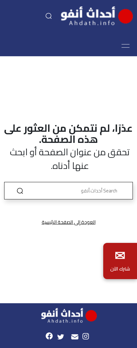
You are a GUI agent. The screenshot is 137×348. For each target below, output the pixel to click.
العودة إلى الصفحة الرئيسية (69, 222)
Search (19, 190)
